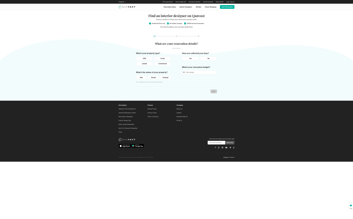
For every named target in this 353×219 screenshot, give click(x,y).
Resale (153, 77)
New (141, 77)
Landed (144, 64)
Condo (162, 58)
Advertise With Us (182, 117)
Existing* (166, 77)
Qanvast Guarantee (208, 1)
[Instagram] (219, 147)
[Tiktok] (233, 147)
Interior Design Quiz (181, 1)
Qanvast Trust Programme (127, 109)
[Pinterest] (222, 147)
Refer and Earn (220, 1)
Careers (179, 113)
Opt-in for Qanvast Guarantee (128, 128)
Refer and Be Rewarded (126, 124)
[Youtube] (226, 147)
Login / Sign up (230, 1)
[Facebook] (215, 147)
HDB (144, 58)
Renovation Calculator (194, 1)
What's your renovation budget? (196, 67)
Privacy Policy (152, 113)
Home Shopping (210, 7)
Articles (198, 7)
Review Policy (152, 109)
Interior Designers (186, 7)
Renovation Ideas (170, 7)
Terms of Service (153, 117)
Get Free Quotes (227, 7)
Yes (190, 58)
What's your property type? (148, 53)
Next (213, 91)
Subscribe (229, 142)
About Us (179, 109)
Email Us (179, 120)
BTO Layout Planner (168, 1)
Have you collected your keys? (195, 53)
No (209, 58)
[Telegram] (230, 147)
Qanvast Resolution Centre (127, 113)
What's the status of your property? (151, 72)
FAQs (120, 132)
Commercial (162, 64)
